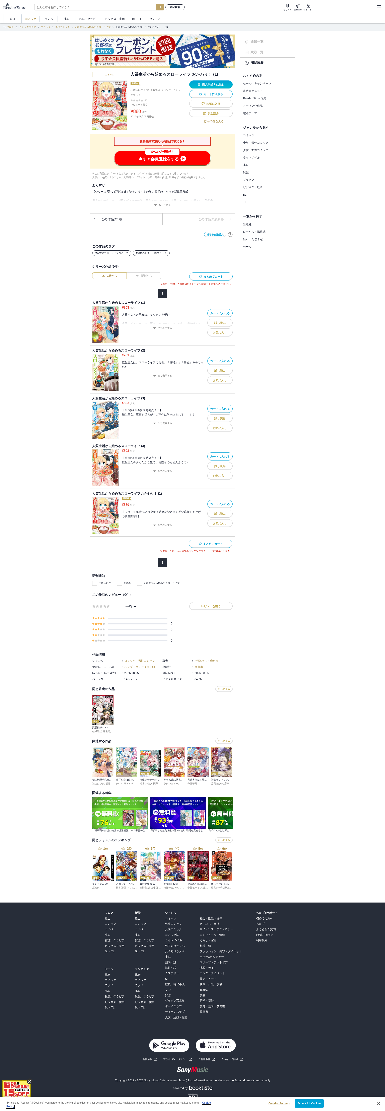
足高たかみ (217, 783)
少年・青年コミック (255, 142)
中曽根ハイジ (194, 887)
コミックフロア (27, 27)
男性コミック (62, 27)
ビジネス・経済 (253, 187)
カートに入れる (213, 94)
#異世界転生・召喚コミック (151, 253)
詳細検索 (175, 7)
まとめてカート (213, 276)
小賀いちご (105, 583)
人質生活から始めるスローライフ (93, 27)
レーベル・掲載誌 (254, 231)
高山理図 (153, 887)
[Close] (378, 1103)
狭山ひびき (98, 783)
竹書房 (199, 667)
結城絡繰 (97, 731)
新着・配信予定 (253, 239)
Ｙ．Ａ (130, 887)
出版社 (247, 224)
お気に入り (213, 103)
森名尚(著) (155, 90)
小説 (246, 165)
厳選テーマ (250, 113)
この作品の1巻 (111, 219)
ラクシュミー (171, 783)
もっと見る (165, 204)
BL (244, 194)
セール (247, 246)
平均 (129, 606)
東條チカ (168, 887)
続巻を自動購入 (215, 234)
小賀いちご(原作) (140, 90)
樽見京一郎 (217, 887)
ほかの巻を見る (214, 121)
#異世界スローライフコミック (111, 253)
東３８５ (128, 783)
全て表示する (165, 327)
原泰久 (95, 887)
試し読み (213, 113)
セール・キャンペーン (257, 83)
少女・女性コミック (255, 150)
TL (244, 202)
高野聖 (143, 887)
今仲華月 (192, 783)
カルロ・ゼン (181, 887)
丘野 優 (207, 887)
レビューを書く (139, 104)
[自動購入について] (230, 234)
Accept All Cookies (309, 1103)
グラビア (248, 179)
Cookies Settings (279, 1103)
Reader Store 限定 (254, 98)
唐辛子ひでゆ (231, 783)
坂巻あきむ (111, 783)
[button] (232, 1059)
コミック (46, 27)
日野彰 (156, 783)
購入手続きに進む (213, 84)
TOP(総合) (8, 27)
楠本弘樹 (121, 887)
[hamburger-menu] (378, 7)
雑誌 (246, 172)
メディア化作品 (253, 105)
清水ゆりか (146, 783)
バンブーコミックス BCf (139, 667)
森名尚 (127, 583)
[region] (192, 1104)
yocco (119, 783)
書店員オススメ (253, 90)
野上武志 (229, 887)
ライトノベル (251, 157)
